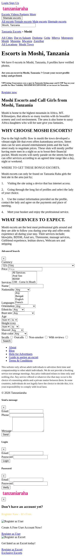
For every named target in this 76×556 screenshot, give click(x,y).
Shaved (5, 330)
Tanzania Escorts (11, 31)
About (12, 347)
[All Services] (24, 272)
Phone (5, 414)
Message (6, 430)
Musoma (15, 41)
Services (6, 282)
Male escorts (39, 21)
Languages (7, 302)
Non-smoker (36, 337)
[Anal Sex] (24, 276)
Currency (6, 262)
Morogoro (67, 37)
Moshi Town (26, 44)
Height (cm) (8, 323)
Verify (6, 487)
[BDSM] (24, 279)
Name (4, 285)
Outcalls (19, 337)
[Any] (21, 293)
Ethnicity (6, 309)
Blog (12, 350)
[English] (21, 299)
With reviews (57, 337)
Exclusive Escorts (11, 552)
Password (7, 456)
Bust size (6, 313)
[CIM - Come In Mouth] (24, 282)
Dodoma (37, 37)
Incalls (5, 337)
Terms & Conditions (20, 360)
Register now (9, 92)
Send (5, 434)
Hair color (7, 333)
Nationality (7, 289)
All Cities (7, 37)
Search (7, 341)
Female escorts (23, 21)
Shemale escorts (12, 18)
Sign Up (14, 3)
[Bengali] (21, 296)
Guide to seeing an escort (23, 357)
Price (4, 269)
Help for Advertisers (20, 354)
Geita (47, 37)
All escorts (7, 21)
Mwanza (27, 41)
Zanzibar (39, 41)
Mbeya (56, 37)
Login (5, 3)
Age (3, 316)
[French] (21, 302)
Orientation (8, 306)
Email (4, 411)
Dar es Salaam (22, 37)
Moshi (5, 41)
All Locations (9, 44)
